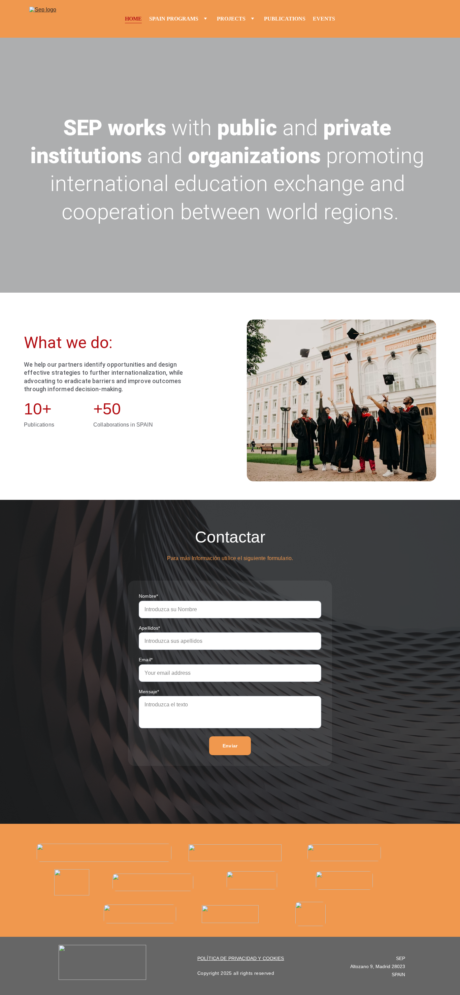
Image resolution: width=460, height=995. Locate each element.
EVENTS (324, 19)
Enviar (230, 745)
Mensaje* (149, 691)
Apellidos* (149, 628)
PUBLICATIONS (284, 19)
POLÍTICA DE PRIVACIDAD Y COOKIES (240, 958)
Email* (146, 659)
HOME (133, 19)
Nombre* (148, 596)
